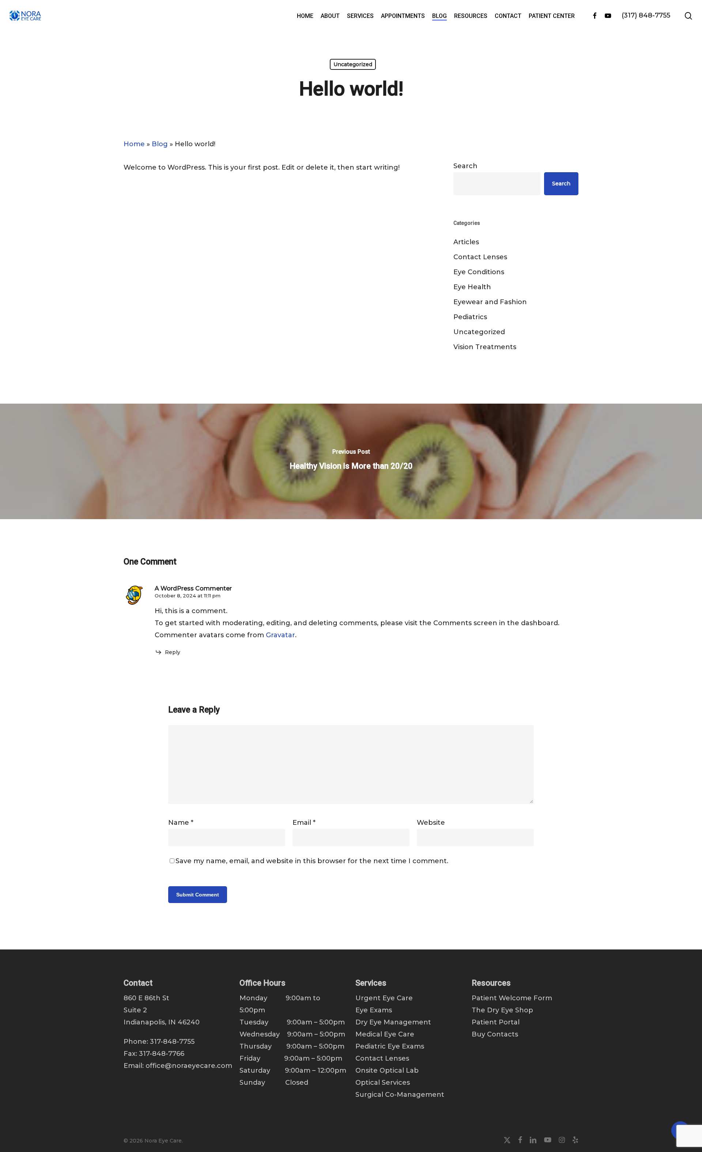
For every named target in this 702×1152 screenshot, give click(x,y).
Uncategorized (352, 64)
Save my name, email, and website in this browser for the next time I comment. (312, 861)
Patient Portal (496, 1022)
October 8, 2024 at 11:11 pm (187, 595)
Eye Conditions (478, 272)
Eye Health (472, 287)
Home (134, 144)
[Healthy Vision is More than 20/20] (351, 461)
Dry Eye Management (393, 1022)
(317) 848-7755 (646, 15)
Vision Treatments (484, 347)
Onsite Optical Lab (387, 1070)
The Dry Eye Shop (502, 1010)
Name (180, 823)
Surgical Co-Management (399, 1095)
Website (431, 823)
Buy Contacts (495, 1034)
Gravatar (280, 635)
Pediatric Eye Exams (389, 1046)
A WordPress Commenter (193, 588)
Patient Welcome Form (512, 998)
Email (304, 823)
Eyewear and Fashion (490, 302)
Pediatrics (470, 317)
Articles (466, 242)
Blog (160, 144)
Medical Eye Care (384, 1034)
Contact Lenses (480, 257)
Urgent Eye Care (384, 998)
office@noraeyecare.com (189, 1066)
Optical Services (382, 1083)
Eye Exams (373, 1010)
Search (465, 166)
